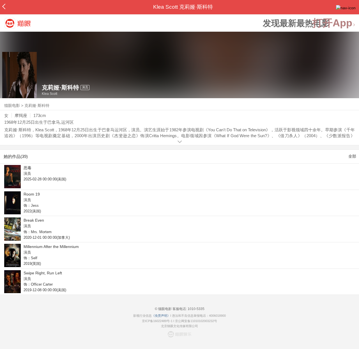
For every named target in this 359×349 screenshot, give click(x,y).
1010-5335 (195, 309)
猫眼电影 (12, 105)
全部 (352, 156)
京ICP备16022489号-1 (157, 321)
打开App (332, 23)
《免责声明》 (161, 315)
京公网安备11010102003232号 (196, 321)
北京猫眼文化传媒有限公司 (179, 326)
